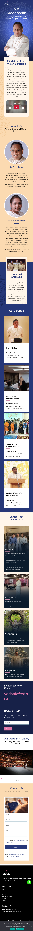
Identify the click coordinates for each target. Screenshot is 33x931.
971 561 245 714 (11, 909)
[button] (29, 882)
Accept (12, 928)
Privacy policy (19, 928)
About (4, 889)
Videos (4, 900)
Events (4, 894)
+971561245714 (14, 857)
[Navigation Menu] (28, 3)
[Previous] (10, 108)
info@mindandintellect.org (16, 854)
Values (4, 892)
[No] (31, 926)
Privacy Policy (10, 842)
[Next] (23, 108)
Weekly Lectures (7, 896)
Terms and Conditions (19, 840)
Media (4, 898)
